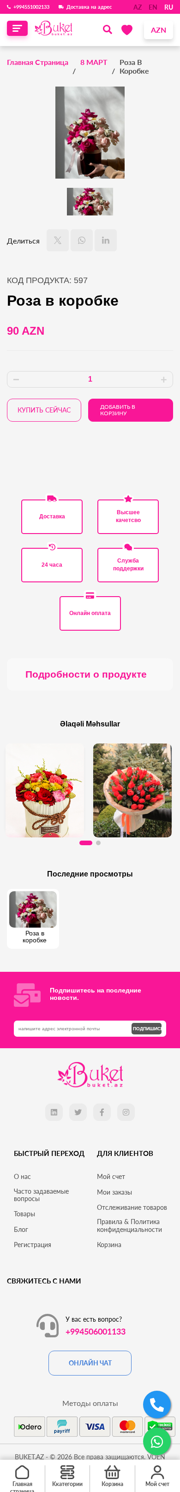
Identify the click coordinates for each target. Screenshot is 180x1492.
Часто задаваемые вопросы (41, 1195)
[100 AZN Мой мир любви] (45, 787)
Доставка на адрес (89, 7)
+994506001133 (96, 1331)
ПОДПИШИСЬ (147, 1028)
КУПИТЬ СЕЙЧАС (44, 410)
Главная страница (37, 62)
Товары (24, 1214)
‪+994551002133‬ (31, 7)
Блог (21, 1229)
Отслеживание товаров (132, 1207)
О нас (22, 1176)
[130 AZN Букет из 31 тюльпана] (132, 787)
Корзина (109, 1244)
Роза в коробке (134, 66)
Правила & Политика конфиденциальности (129, 1225)
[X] (58, 240)
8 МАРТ (94, 62)
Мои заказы (114, 1192)
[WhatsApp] (82, 240)
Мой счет (111, 1176)
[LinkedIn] (106, 240)
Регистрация (32, 1244)
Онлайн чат (90, 1363)
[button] (85, 843)
